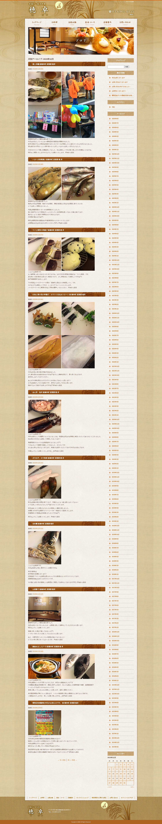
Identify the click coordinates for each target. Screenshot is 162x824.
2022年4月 (115, 349)
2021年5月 (115, 397)
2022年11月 (115, 318)
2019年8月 (115, 490)
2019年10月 (115, 481)
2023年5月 (115, 291)
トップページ (37, 23)
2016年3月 (115, 671)
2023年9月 (115, 273)
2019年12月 (115, 472)
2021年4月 (115, 402)
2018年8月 (115, 543)
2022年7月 (115, 335)
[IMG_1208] (44, 103)
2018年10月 (115, 534)
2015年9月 (115, 698)
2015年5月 (115, 716)
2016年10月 (115, 641)
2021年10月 (115, 375)
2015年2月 (115, 729)
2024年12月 (115, 207)
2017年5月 (115, 610)
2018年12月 (115, 525)
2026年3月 (115, 141)
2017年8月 (115, 596)
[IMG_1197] (78, 269)
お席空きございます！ (119, 91)
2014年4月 (115, 747)
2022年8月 (115, 331)
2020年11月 (115, 424)
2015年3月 (115, 725)
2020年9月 (115, 433)
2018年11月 (115, 530)
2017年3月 (115, 618)
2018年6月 (115, 552)
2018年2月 (115, 570)
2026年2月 (115, 145)
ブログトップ (120, 60)
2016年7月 (115, 654)
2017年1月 (115, 627)
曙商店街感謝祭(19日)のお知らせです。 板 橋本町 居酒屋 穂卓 (55, 703)
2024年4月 (115, 242)
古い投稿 (61, 760)
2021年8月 (115, 384)
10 (124, 769)
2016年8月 (115, 649)
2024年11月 (115, 211)
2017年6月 (115, 605)
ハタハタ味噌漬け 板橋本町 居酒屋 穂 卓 (47, 159)
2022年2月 (115, 357)
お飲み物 (72, 23)
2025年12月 (115, 154)
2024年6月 (115, 233)
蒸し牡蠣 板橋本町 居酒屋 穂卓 (44, 64)
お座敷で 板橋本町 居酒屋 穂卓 (44, 589)
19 (132, 774)
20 (109, 778)
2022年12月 (115, 313)
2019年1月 (115, 521)
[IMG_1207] (78, 136)
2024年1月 (115, 256)
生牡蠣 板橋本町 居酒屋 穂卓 (43, 524)
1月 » (132, 787)
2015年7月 (115, 707)
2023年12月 (115, 260)
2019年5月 (115, 503)
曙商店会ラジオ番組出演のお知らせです (123, 95)
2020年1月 (115, 468)
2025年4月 (115, 189)
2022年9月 (115, 326)
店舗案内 (107, 23)
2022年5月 (115, 344)
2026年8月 (115, 118)
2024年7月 (115, 229)
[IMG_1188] (78, 334)
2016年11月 (115, 636)
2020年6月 (115, 446)
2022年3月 (115, 353)
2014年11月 (115, 742)
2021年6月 (115, 393)
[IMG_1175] (78, 677)
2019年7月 (115, 495)
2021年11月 (115, 371)
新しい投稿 (72, 760)
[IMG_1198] (44, 269)
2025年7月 (115, 176)
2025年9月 (115, 167)
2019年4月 (115, 508)
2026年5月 (115, 132)
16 (121, 774)
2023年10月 (115, 269)
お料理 (54, 23)
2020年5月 (115, 450)
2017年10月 (115, 587)
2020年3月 (115, 459)
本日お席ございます (118, 78)
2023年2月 (115, 304)
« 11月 (110, 787)
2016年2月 (115, 676)
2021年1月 (115, 415)
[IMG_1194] (78, 367)
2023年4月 (115, 295)
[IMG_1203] (44, 136)
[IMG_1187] (44, 431)
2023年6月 (115, 287)
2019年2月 (115, 517)
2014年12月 (115, 738)
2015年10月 (115, 694)
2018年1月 (115, 574)
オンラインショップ (82, 797)
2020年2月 (115, 464)
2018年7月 (115, 548)
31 (124, 783)
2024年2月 (115, 251)
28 (113, 783)
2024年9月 (115, 220)
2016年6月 (115, 658)
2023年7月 (115, 282)
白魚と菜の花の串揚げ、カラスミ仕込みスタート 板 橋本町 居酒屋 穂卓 (59, 294)
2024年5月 (115, 238)
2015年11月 (115, 689)
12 (132, 769)
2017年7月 (115, 601)
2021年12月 (115, 366)
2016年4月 (115, 667)
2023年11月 (115, 264)
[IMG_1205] (78, 103)
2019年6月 (115, 499)
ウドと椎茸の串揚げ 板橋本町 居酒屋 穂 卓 (48, 230)
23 (121, 778)
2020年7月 (115, 441)
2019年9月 (115, 486)
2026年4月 (115, 136)
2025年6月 (115, 180)
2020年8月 (115, 437)
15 (117, 774)
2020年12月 (115, 419)
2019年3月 (115, 512)
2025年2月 (115, 198)
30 (121, 783)
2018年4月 (115, 561)
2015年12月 (115, 685)
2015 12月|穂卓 (130, 1)
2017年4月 (115, 614)
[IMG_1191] (44, 334)
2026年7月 (115, 123)
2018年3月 (115, 565)
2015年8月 (115, 702)
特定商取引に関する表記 (99, 797)
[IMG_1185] (44, 497)
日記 (113, 107)
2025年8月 (115, 172)
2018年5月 (115, 556)
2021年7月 (115, 388)
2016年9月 (115, 645)
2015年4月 (115, 720)
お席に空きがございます (120, 82)
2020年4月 (115, 455)
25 (128, 778)
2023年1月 (115, 309)
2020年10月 (115, 428)
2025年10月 (115, 163)
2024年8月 (115, 225)
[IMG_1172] (44, 734)
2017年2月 (115, 623)
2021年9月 (115, 379)
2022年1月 (115, 362)
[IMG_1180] (44, 620)
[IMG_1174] (44, 677)
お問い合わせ (125, 23)
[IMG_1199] (78, 199)
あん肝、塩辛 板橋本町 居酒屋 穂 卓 (46, 392)
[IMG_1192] (44, 367)
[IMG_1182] (44, 563)
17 (124, 774)
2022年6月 (115, 340)
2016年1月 (115, 680)
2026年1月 (115, 149)
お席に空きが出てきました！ (121, 86)
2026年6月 (115, 127)
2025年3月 (115, 194)
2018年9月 (115, 539)
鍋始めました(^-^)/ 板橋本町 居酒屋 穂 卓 (48, 646)
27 (109, 783)
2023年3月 (115, 300)
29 (117, 783)
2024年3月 (115, 247)
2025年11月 (115, 158)
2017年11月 (115, 583)
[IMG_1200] (44, 199)
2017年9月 (115, 592)
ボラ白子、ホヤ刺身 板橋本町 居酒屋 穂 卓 (48, 458)
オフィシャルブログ (127, 797)
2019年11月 (115, 477)
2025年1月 (115, 203)
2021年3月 (115, 406)
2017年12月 (115, 579)
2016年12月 (115, 632)
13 (109, 774)
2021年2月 (115, 410)
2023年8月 (115, 278)
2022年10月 (115, 322)
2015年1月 (115, 733)
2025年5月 (115, 185)
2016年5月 (115, 663)
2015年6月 (115, 711)
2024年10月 (115, 216)
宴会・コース (90, 23)
